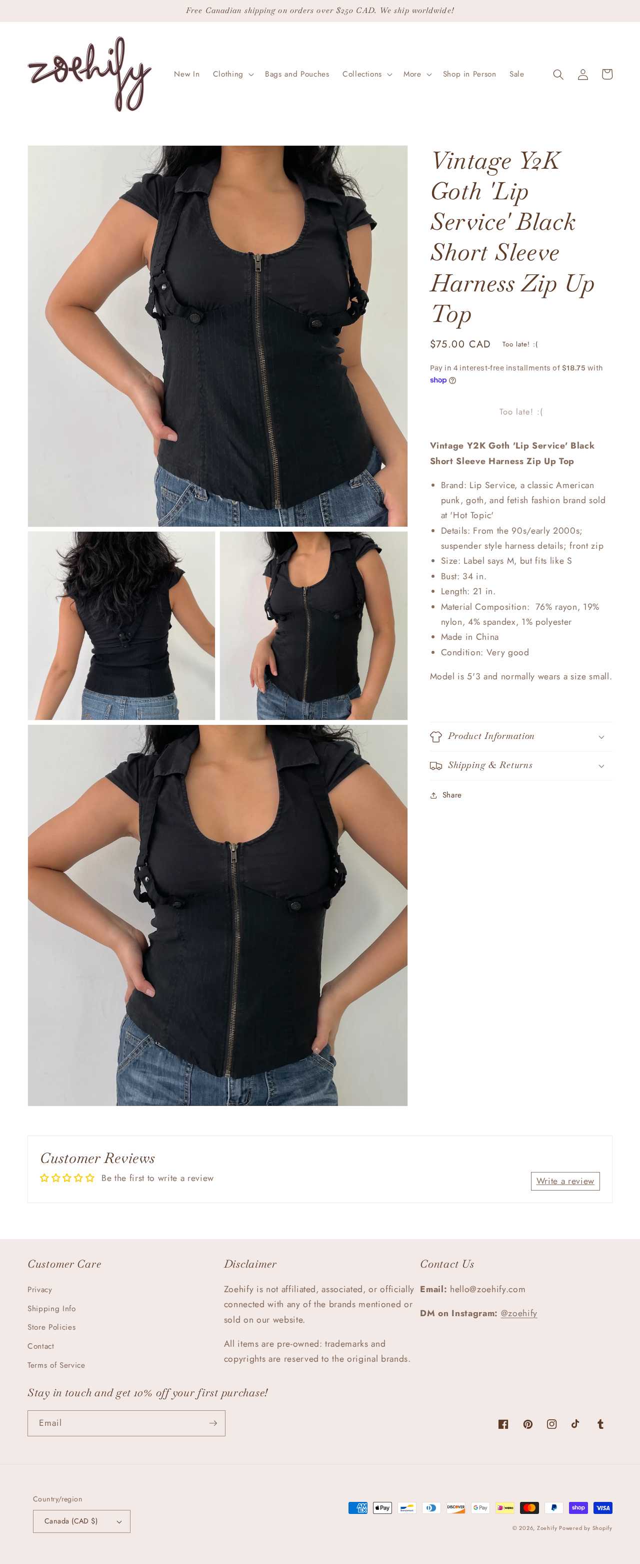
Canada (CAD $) (71, 1521)
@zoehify (519, 1313)
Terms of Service (57, 1365)
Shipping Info (52, 1308)
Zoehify (548, 1528)
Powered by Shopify (585, 1528)
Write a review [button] (565, 1181)
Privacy (40, 1289)
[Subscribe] (213, 1423)
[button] (232, 74)
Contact (41, 1346)
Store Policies (52, 1327)
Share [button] (452, 795)
